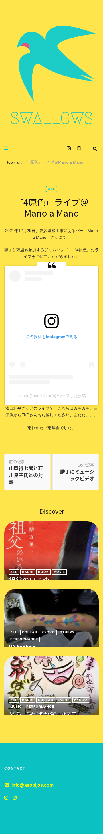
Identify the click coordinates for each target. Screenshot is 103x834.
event (64, 700)
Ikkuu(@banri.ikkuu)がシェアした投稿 (51, 395)
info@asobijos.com (32, 785)
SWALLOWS (51, 118)
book (43, 572)
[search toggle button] (95, 149)
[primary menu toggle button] (6, 148)
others (67, 632)
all (51, 189)
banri (27, 572)
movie (59, 572)
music (16, 706)
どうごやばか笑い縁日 (43, 714)
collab (29, 632)
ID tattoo (22, 647)
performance (24, 639)
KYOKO (48, 632)
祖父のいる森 (29, 580)
